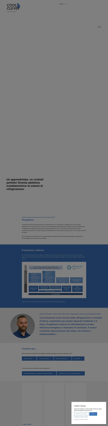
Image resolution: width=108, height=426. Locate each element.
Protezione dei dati (78, 419)
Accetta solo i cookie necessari (81, 416)
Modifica (93, 413)
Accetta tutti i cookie (81, 413)
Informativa (85, 419)
